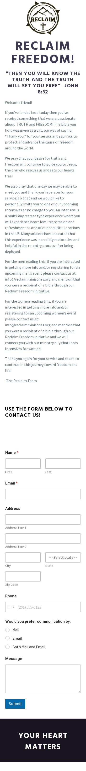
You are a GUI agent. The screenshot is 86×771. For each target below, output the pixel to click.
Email (11, 483)
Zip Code (11, 585)
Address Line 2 (15, 547)
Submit (15, 703)
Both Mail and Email (28, 646)
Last (48, 472)
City (8, 566)
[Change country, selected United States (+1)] (10, 607)
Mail (15, 629)
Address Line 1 (15, 528)
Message (13, 658)
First (8, 472)
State (49, 566)
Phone (11, 596)
